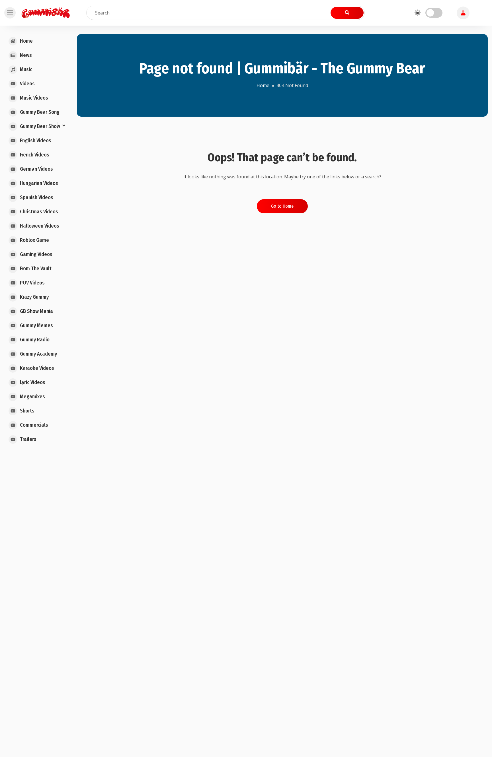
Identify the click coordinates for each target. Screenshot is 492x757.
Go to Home (282, 206)
